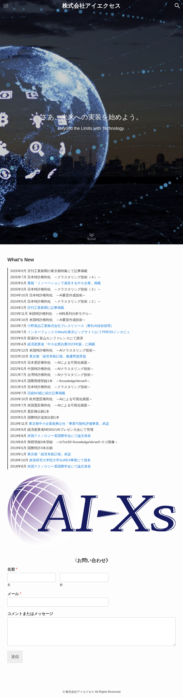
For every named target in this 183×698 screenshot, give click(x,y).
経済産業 (34, 344)
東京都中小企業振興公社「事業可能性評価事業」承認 (69, 423)
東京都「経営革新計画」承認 (49, 454)
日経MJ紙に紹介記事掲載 (46, 393)
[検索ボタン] (177, 5)
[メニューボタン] (5, 5)
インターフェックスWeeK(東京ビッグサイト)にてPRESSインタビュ (78, 332)
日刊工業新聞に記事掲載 (45, 308)
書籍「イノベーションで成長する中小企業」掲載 (64, 283)
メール (14, 594)
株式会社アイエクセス (91, 6)
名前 (12, 569)
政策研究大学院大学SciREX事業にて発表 (60, 460)
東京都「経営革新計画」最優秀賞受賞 (57, 356)
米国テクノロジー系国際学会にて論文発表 (59, 436)
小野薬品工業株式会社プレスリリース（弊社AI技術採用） (70, 326)
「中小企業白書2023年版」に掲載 (69, 344)
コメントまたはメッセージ (30, 614)
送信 (15, 657)
